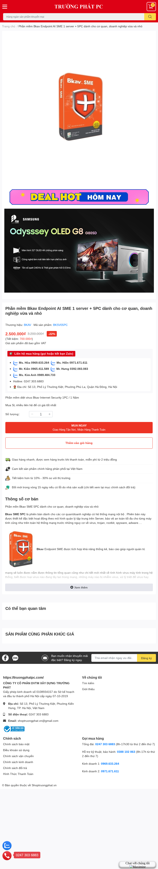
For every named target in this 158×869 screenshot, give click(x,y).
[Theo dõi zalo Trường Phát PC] (15, 657)
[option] (79, 109)
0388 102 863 (126, 751)
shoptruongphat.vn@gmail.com (38, 720)
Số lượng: (12, 414)
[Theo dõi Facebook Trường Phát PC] (5, 657)
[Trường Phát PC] (79, 6)
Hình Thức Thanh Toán (18, 774)
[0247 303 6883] (7, 855)
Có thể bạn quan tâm (25, 608)
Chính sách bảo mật (16, 744)
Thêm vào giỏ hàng (79, 443)
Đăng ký (146, 658)
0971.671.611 (110, 771)
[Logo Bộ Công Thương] (13, 728)
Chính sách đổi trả (15, 768)
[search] (150, 16)
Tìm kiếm (88, 683)
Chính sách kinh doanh (18, 762)
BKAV (28, 324)
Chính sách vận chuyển (18, 756)
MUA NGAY (79, 427)
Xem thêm (81, 587)
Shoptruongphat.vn (44, 785)
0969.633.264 (110, 763)
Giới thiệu (88, 689)
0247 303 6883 (39, 714)
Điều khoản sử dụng (16, 750)
